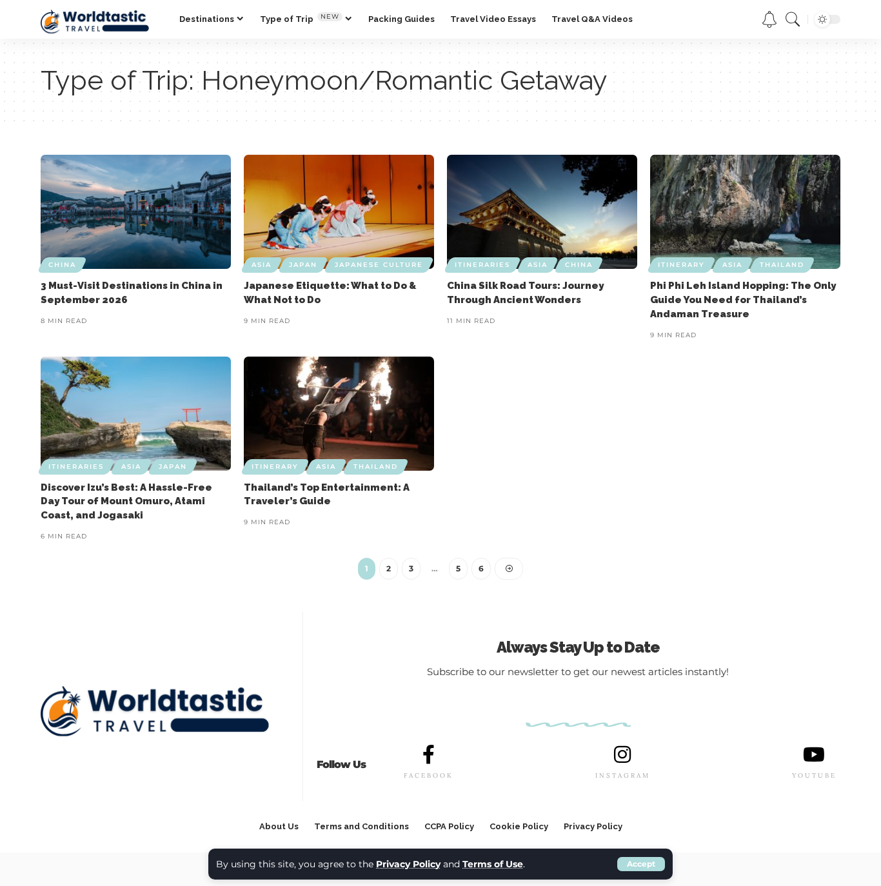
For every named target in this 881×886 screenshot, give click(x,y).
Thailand (782, 265)
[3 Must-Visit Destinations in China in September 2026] (136, 212)
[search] (792, 19)
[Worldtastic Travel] (100, 19)
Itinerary (681, 265)
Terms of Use (492, 864)
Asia (262, 265)
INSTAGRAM (622, 775)
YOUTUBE (814, 775)
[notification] (769, 19)
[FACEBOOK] (428, 754)
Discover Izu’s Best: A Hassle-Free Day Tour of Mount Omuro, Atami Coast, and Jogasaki (126, 502)
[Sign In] (739, 19)
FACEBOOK (428, 775)
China (62, 265)
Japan (303, 265)
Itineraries (482, 265)
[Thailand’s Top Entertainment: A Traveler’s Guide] (339, 414)
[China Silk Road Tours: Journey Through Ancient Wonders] (542, 212)
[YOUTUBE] (814, 754)
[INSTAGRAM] (622, 754)
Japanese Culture (379, 265)
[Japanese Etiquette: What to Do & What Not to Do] (339, 212)
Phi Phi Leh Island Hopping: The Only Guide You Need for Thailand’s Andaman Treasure (743, 300)
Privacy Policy (408, 864)
